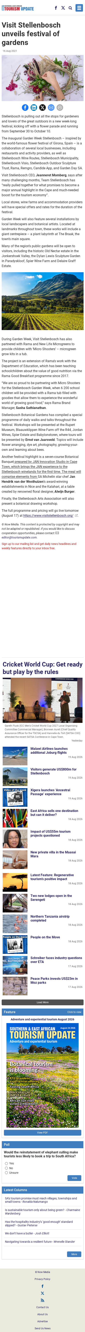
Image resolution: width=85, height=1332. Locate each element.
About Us (42, 1314)
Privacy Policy (42, 1279)
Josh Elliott (42, 1233)
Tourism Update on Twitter (42, 1293)
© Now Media (42, 1272)
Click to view (74, 1012)
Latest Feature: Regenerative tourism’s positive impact (52, 877)
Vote (74, 1178)
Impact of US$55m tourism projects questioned (51, 833)
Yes (11, 1163)
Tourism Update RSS (42, 1300)
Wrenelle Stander (64, 1241)
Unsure (13, 1172)
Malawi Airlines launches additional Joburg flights (49, 751)
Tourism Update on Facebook (42, 1286)
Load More (42, 1002)
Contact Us (42, 1307)
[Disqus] (43, 604)
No (11, 1168)
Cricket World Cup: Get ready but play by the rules (43, 668)
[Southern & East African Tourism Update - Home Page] (18, 8)
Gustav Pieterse (27, 1225)
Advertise (42, 1321)
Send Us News (43, 1328)
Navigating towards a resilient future (28, 1241)
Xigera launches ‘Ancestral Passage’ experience (50, 792)
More (74, 1254)
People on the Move (45, 937)
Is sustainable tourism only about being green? (34, 1210)
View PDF (42, 1132)
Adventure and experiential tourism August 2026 (42, 1019)
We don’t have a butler (19, 1233)
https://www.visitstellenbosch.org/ (48, 516)
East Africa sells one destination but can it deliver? (54, 813)
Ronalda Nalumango (35, 1201)
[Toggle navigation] (79, 8)
